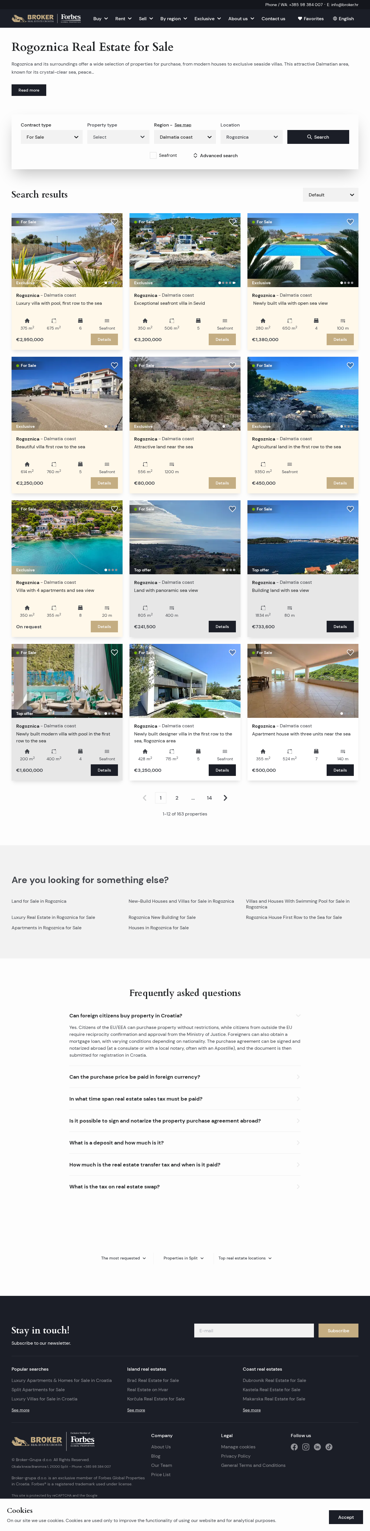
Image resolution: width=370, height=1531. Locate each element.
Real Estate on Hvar (147, 1389)
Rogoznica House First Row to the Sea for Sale (294, 917)
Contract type (36, 125)
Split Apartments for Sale (38, 1389)
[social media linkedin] (317, 1446)
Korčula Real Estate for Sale (156, 1399)
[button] (185, 1014)
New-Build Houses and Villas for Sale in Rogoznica (181, 901)
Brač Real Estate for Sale (153, 1380)
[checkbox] (153, 155)
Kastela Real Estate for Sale (271, 1389)
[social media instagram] (306, 1446)
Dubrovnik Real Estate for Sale (274, 1380)
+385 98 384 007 (97, 1466)
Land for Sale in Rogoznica (39, 901)
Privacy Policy (236, 1456)
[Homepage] (46, 18)
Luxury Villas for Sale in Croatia (44, 1399)
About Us (161, 1447)
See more (20, 1410)
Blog (155, 1456)
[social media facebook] (294, 1446)
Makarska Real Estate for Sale (274, 1399)
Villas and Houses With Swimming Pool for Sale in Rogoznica (297, 904)
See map (183, 124)
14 (209, 798)
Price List (161, 1474)
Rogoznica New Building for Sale (162, 917)
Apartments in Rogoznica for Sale (47, 927)
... (193, 798)
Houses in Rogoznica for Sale (159, 927)
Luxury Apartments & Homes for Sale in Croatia (62, 1380)
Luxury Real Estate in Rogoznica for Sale (53, 917)
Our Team (161, 1465)
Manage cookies (238, 1447)
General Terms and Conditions (253, 1465)
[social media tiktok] (329, 1446)
